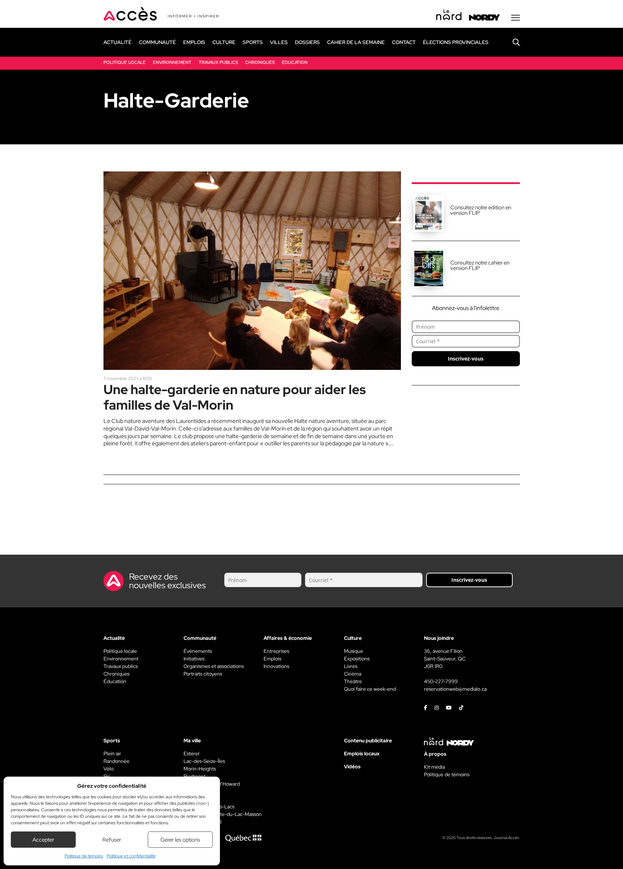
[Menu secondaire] (515, 18)
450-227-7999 (441, 681)
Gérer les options (180, 839)
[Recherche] (511, 42)
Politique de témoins (84, 856)
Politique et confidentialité (131, 856)
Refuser (111, 839)
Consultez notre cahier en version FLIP (479, 265)
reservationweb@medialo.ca (455, 689)
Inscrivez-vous (465, 358)
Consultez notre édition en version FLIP (480, 210)
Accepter (43, 839)
